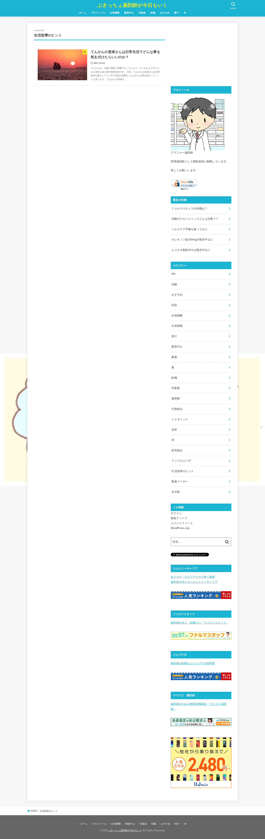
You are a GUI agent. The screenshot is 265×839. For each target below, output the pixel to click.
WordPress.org (180, 528)
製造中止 (129, 12)
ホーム (82, 12)
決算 (174, 429)
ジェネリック (179, 419)
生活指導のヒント (182, 471)
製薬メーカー (179, 481)
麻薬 (174, 357)
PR (173, 274)
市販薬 (142, 12)
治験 (174, 284)
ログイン (176, 513)
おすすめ (165, 12)
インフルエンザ (181, 460)
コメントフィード (182, 523)
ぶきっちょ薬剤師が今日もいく (132, 5)
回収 (174, 305)
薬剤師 (175, 398)
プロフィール (98, 12)
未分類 (175, 491)
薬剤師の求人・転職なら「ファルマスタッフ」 (200, 622)
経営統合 (176, 450)
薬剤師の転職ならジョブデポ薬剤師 (193, 663)
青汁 (176, 12)
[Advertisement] (201, 54)
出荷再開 (176, 325)
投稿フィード (179, 518)
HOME (33, 811)
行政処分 (176, 409)
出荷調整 (115, 12)
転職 (152, 12)
